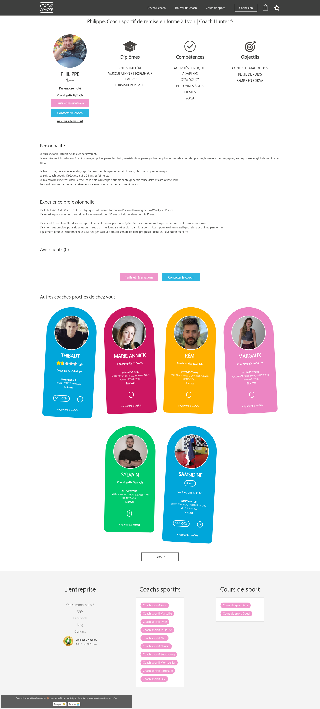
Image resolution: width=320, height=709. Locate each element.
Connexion (246, 7)
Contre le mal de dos (250, 68)
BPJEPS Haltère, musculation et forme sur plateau (130, 73)
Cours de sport (215, 7)
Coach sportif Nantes (156, 646)
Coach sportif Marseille (157, 613)
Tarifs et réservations (70, 103)
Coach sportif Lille (154, 678)
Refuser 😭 (74, 704)
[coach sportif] (46, 8)
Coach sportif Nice (154, 638)
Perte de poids (250, 74)
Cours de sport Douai (236, 613)
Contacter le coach (70, 112)
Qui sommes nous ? (80, 604)
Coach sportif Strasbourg (159, 654)
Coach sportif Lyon (155, 621)
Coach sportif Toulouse (157, 629)
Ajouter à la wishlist (70, 121)
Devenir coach (157, 7)
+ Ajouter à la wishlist (67, 409)
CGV (80, 611)
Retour (160, 556)
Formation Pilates (130, 85)
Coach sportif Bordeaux (158, 670)
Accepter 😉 (60, 704)
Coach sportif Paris (154, 605)
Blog (80, 624)
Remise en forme (250, 80)
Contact (80, 631)
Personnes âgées (190, 85)
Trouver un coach (186, 7)
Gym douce (190, 79)
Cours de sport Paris (235, 605)
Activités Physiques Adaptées (190, 70)
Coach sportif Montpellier (159, 662)
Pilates (190, 92)
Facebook (80, 618)
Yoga (190, 98)
